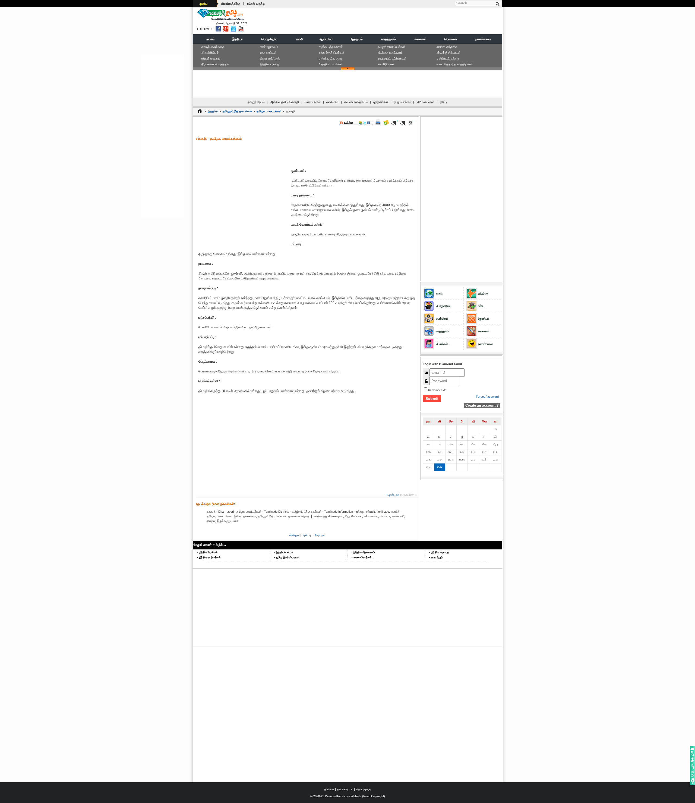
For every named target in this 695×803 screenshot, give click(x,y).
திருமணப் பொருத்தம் (215, 64)
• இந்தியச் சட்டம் (283, 552)
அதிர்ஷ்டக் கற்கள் (448, 58)
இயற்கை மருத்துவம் (390, 52)
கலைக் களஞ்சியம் (356, 102)
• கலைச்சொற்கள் (362, 557)
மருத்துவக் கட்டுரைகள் (392, 58)
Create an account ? (482, 405)
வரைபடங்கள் (313, 102)
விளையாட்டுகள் (270, 58)
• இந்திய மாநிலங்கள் (209, 557)
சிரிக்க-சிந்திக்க (447, 46)
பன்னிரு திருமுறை (330, 58)
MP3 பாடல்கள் (425, 102)
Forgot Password (487, 396)
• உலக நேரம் (436, 557)
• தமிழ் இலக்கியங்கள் (286, 557)
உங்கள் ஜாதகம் (210, 58)
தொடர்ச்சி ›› (410, 494)
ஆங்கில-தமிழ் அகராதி (284, 102)
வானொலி (332, 102)
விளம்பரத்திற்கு (231, 3)
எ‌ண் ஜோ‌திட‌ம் (269, 46)
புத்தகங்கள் (380, 102)
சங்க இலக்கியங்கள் (331, 52)
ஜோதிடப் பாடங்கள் (330, 64)
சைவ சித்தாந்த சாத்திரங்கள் (455, 64)
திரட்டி (444, 102)
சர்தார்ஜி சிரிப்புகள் (448, 52)
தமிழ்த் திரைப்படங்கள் (391, 46)
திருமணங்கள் (403, 102)
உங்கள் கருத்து (256, 3)
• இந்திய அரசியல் (207, 552)
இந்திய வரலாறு (269, 64)
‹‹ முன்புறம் (392, 494)
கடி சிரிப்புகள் (386, 64)
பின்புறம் (294, 535)
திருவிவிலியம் (210, 52)
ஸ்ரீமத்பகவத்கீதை (213, 46)
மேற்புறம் (320, 535)
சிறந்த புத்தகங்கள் (331, 46)
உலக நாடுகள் (268, 52)
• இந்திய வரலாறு (439, 552)
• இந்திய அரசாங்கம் (363, 552)
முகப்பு (204, 3)
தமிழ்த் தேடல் (256, 102)
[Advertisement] (402, 20)
